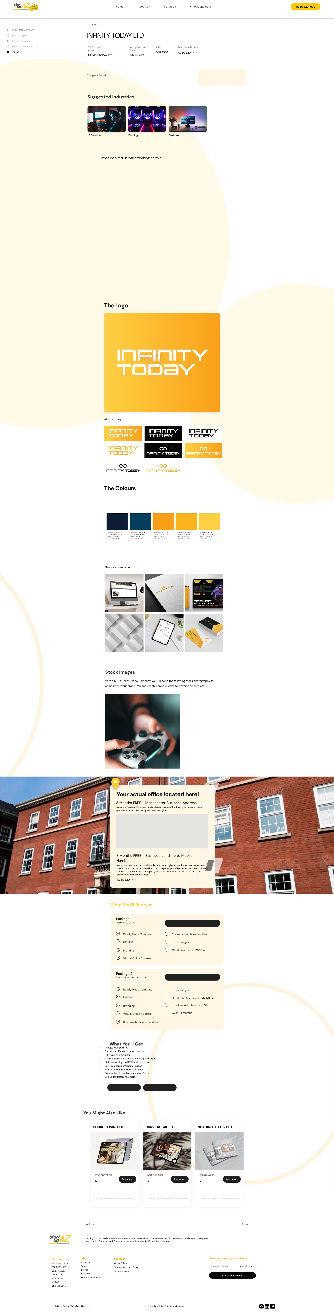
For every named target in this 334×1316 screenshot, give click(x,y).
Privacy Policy (62, 1306)
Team (84, 1266)
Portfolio (85, 1269)
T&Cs (73, 1306)
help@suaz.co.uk (60, 1263)
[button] (170, 6)
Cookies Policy (84, 1306)
